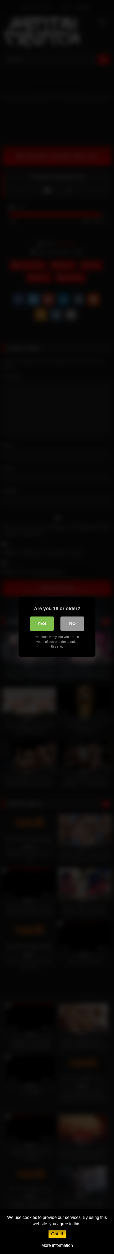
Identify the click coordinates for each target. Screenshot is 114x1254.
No (72, 623)
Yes (41, 623)
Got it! (57, 1234)
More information (57, 1245)
